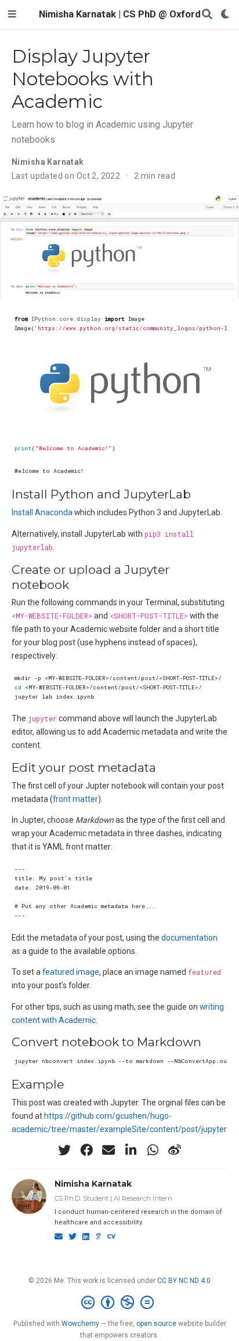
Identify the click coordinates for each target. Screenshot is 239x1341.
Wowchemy (80, 1324)
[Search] (207, 14)
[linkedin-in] (130, 1150)
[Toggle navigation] (12, 14)
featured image (70, 972)
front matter (75, 799)
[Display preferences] (225, 14)
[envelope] (108, 1150)
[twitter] (64, 1150)
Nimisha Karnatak (93, 1183)
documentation (189, 937)
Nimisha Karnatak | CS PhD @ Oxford (120, 14)
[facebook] (86, 1150)
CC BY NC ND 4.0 (184, 1281)
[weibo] (174, 1150)
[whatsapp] (152, 1150)
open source (156, 1324)
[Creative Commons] (119, 1302)
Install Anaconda (42, 512)
